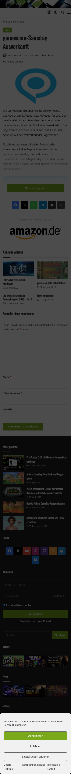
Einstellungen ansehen (35, 756)
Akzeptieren (35, 735)
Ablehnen (35, 746)
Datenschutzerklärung (33, 765)
